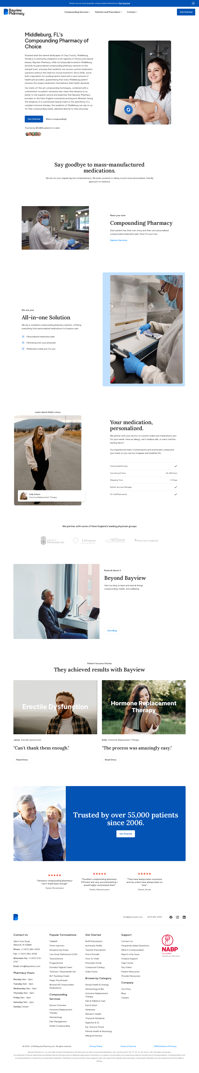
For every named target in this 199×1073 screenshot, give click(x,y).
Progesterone (56, 963)
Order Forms (91, 971)
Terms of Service (128, 1046)
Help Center (127, 963)
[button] (77, 12)
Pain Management (58, 1021)
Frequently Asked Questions (135, 945)
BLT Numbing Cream (59, 976)
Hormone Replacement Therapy (60, 1011)
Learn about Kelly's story (48, 412)
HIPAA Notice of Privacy (165, 1046)
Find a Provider (92, 954)
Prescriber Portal (93, 963)
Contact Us (127, 941)
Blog (123, 993)
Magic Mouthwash (58, 980)
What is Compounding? (132, 950)
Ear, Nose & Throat (94, 1027)
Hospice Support (129, 958)
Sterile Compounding (59, 1026)
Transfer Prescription (95, 950)
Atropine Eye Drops (58, 950)
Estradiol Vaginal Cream (60, 967)
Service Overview (57, 1005)
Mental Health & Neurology (98, 1031)
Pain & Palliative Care (95, 1001)
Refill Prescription (93, 941)
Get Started (124, 3)
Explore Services (118, 240)
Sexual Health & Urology (97, 984)
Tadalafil (53, 941)
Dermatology (55, 1017)
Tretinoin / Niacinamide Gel (62, 971)
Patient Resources (130, 971)
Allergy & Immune (93, 1035)
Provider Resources (130, 976)
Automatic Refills (93, 945)
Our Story (126, 989)
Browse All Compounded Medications (61, 986)
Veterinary (90, 1009)
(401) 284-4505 (154, 917)
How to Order (92, 958)
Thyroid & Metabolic (95, 1018)
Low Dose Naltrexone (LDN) (63, 954)
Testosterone (56, 958)
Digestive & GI (92, 1022)
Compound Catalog (95, 967)
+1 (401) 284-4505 (26, 949)
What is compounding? (56, 119)
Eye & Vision (91, 1005)
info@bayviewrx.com (133, 917)
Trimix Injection (56, 945)
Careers (125, 997)
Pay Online (126, 967)
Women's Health (93, 1014)
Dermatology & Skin (94, 989)
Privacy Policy (95, 1046)
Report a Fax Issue (130, 954)
